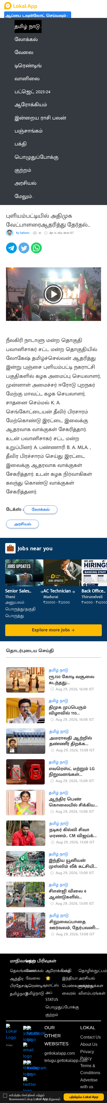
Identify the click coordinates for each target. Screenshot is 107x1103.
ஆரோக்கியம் (57, 970)
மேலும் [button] (23, 196)
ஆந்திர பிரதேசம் (18, 982)
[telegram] (12, 250)
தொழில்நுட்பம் (92, 970)
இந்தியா (70, 978)
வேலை (33, 978)
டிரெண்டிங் (36, 985)
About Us (88, 1044)
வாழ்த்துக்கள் (90, 985)
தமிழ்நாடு (19, 994)
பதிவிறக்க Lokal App (83, 1097)
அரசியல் (86, 978)
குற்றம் (51, 1014)
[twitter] (24, 250)
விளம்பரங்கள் (91, 993)
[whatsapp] (37, 250)
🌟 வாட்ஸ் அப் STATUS (52, 989)
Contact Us (90, 1037)
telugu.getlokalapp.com (65, 1060)
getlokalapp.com (59, 1053)
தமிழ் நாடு (27, 26)
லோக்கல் (35, 970)
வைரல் (69, 993)
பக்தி (66, 970)
